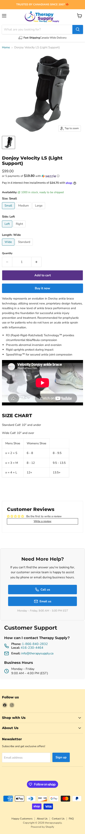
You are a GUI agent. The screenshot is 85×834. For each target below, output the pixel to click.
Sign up (61, 757)
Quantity (7, 253)
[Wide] (8, 247)
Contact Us (58, 818)
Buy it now (42, 288)
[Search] (77, 29)
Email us (45, 601)
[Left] (7, 228)
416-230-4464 (32, 648)
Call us (45, 590)
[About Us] (42, 4)
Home (6, 47)
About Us (42, 818)
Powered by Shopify (42, 827)
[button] (42, 176)
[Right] (19, 228)
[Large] (39, 210)
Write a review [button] (42, 521)
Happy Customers (21, 818)
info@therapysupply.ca (37, 653)
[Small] (9, 210)
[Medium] (24, 210)
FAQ (71, 818)
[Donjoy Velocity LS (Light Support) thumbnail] (8, 142)
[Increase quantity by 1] (36, 262)
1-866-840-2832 (35, 644)
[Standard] (24, 247)
